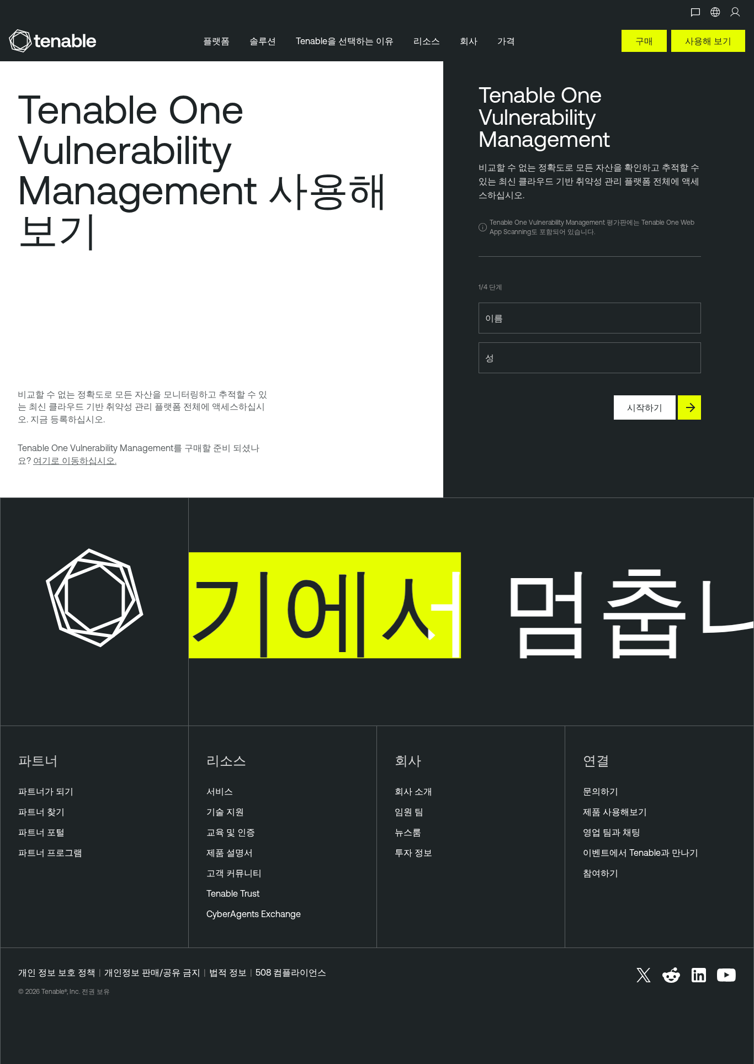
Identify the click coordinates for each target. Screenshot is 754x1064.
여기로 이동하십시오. (74, 460)
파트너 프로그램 (50, 852)
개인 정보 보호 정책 (56, 972)
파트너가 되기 (45, 791)
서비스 (219, 791)
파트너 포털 (41, 832)
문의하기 (600, 791)
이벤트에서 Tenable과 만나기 (640, 852)
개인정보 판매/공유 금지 (152, 972)
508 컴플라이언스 (291, 972)
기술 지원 (225, 812)
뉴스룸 (408, 832)
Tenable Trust (232, 893)
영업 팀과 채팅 (611, 832)
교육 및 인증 (230, 832)
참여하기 (600, 873)
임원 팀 (409, 812)
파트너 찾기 (41, 812)
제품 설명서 (229, 852)
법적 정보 (228, 972)
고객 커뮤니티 (234, 873)
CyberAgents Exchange (253, 914)
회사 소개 (413, 791)
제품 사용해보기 (615, 812)
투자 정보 (413, 852)
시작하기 (644, 407)
